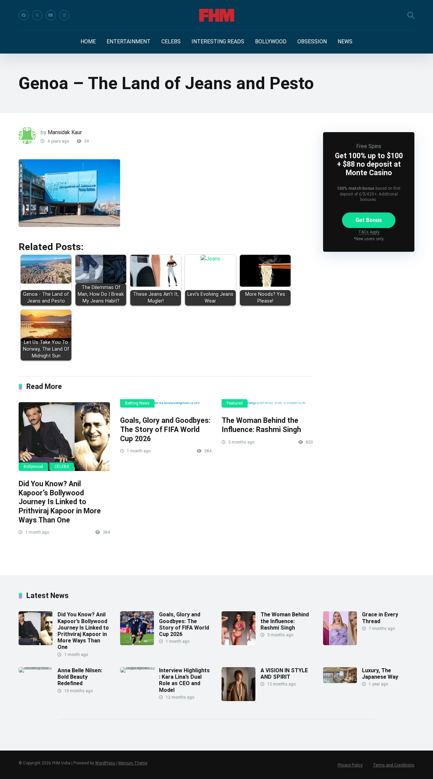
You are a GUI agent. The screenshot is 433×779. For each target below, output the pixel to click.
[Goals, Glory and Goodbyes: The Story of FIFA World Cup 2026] (165, 405)
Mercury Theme (132, 763)
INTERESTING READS (217, 41)
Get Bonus (369, 220)
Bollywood (33, 466)
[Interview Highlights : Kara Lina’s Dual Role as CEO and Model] (139, 667)
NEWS (345, 41)
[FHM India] (216, 15)
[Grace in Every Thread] (340, 643)
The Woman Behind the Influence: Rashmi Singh (261, 425)
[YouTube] (51, 15)
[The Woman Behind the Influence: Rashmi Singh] (267, 405)
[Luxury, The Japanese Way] (340, 681)
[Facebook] (24, 15)
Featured (235, 403)
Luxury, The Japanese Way (380, 673)
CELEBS (171, 41)
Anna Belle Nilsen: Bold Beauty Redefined (80, 676)
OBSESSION (312, 41)
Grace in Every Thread (380, 617)
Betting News (137, 403)
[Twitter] (37, 15)
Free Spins (368, 146)
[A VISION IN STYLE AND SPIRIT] (238, 699)
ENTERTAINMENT (129, 41)
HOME (88, 41)
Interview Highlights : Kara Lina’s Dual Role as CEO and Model (184, 680)
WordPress (105, 763)
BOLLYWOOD (271, 41)
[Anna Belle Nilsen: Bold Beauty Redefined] (38, 667)
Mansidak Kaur (65, 132)
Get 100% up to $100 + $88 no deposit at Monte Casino (369, 164)
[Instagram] (64, 15)
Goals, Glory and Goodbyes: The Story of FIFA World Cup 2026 (165, 429)
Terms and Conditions (393, 765)
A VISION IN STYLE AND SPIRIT (284, 673)
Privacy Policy (350, 765)
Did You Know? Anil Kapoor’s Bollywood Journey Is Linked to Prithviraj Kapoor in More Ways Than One (60, 501)
